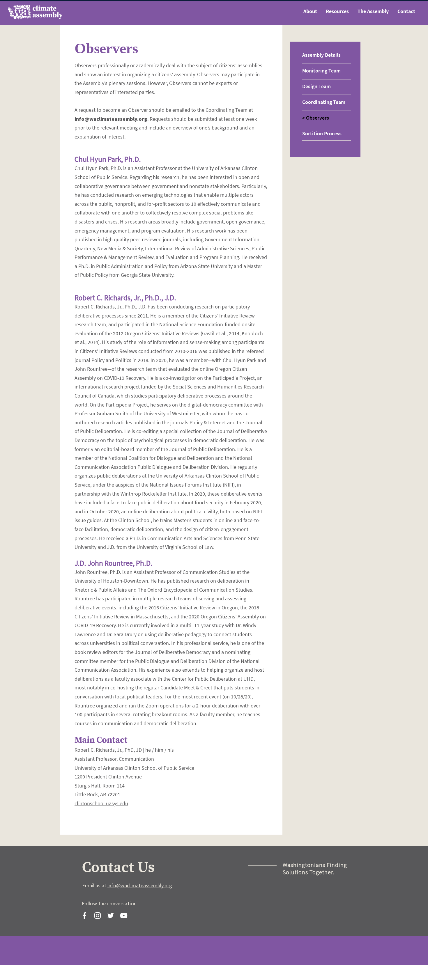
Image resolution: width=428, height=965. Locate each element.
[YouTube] (123, 915)
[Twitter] (110, 915)
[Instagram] (97, 915)
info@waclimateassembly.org (111, 119)
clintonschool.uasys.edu (101, 803)
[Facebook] (84, 915)
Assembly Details (321, 55)
